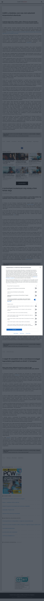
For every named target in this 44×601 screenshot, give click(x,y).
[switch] (35, 288)
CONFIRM (14, 329)
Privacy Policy (28, 333)
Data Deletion (16, 333)
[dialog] (22, 300)
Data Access (22, 333)
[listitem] (22, 285)
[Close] (41, 268)
